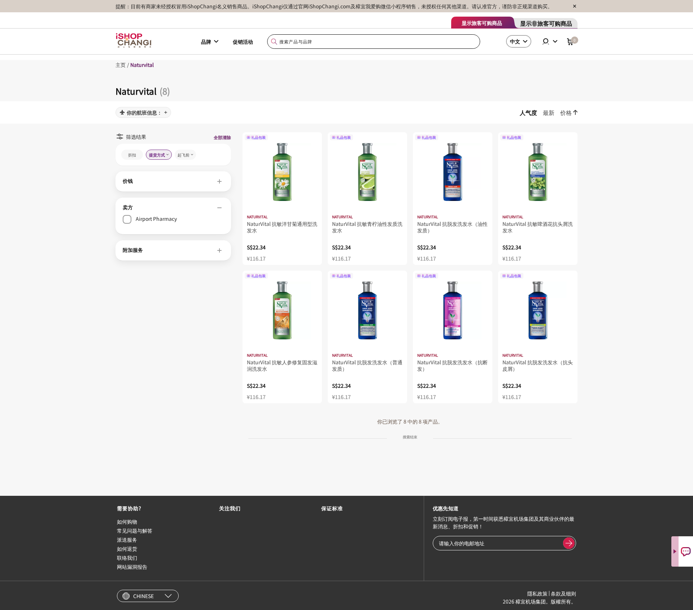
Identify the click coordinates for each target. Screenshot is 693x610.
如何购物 (127, 521)
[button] (173, 181)
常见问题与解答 (134, 530)
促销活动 (243, 41)
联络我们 (127, 557)
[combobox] (373, 41)
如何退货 (127, 548)
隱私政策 (537, 593)
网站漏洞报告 (132, 566)
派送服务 (127, 539)
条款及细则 (563, 593)
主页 (121, 64)
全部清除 (222, 137)
